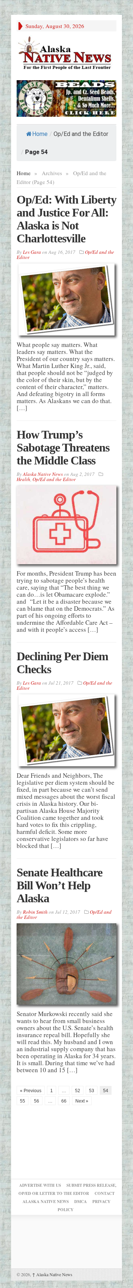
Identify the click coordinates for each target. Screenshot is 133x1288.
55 (22, 1101)
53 (91, 1090)
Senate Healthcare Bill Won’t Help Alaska (59, 885)
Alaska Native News (52, 1274)
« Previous (30, 1090)
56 (36, 1101)
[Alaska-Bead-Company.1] (66, 97)
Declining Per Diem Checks (62, 663)
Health (23, 479)
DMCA (80, 1201)
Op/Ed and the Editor (54, 479)
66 (63, 1101)
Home (40, 133)
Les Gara (32, 252)
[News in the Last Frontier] (66, 53)
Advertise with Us (40, 1185)
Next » (81, 1101)
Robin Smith (35, 912)
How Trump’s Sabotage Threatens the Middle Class (63, 447)
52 (77, 1090)
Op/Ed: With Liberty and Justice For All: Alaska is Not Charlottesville (66, 219)
